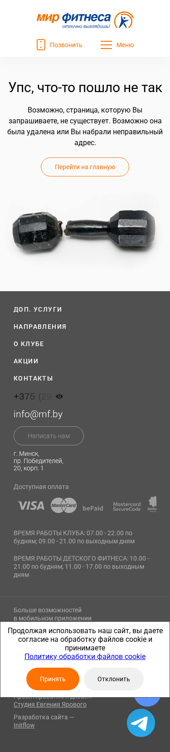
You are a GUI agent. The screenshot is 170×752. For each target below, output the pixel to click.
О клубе (29, 343)
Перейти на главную (85, 167)
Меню (125, 45)
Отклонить (113, 679)
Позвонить (66, 45)
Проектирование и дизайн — (56, 700)
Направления (40, 326)
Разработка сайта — (44, 721)
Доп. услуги (38, 309)
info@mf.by (38, 414)
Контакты (33, 378)
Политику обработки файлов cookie (85, 656)
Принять (53, 679)
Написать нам (49, 435)
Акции (26, 361)
